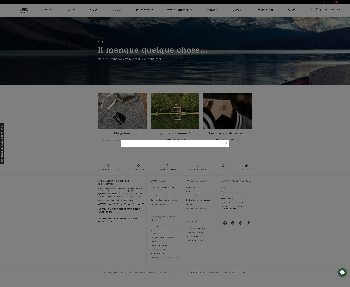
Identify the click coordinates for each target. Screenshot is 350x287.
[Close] (226, 143)
